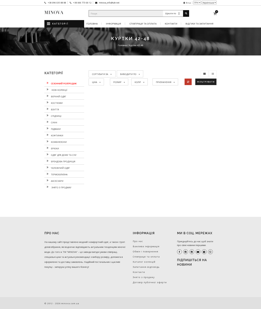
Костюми (57, 103)
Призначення (163, 82)
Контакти (171, 24)
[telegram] (204, 251)
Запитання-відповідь (146, 266)
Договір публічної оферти (150, 282)
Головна (92, 24)
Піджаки (56, 129)
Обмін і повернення (145, 251)
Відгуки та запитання (199, 24)
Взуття (55, 109)
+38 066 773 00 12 (81, 2)
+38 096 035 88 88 (56, 2)
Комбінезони (59, 142)
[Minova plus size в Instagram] (185, 251)
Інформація (113, 24)
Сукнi (54, 122)
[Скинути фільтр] (188, 82)
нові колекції (59, 90)
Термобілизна (59, 174)
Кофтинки (57, 135)
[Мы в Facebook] (179, 251)
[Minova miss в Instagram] (191, 251)
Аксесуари (57, 181)
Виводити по (128, 74)
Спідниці (56, 116)
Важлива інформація (146, 246)
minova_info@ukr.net (108, 2)
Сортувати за (100, 74)
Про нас (138, 241)
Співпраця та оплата (142, 24)
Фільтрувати (206, 81)
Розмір (117, 82)
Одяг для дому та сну (63, 155)
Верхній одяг (58, 96)
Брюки (55, 148)
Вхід (188, 3)
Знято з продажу (61, 187)
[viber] (210, 251)
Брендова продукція (63, 161)
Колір (138, 82)
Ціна (94, 82)
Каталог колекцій (144, 261)
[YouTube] (198, 251)
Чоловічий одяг (60, 168)
